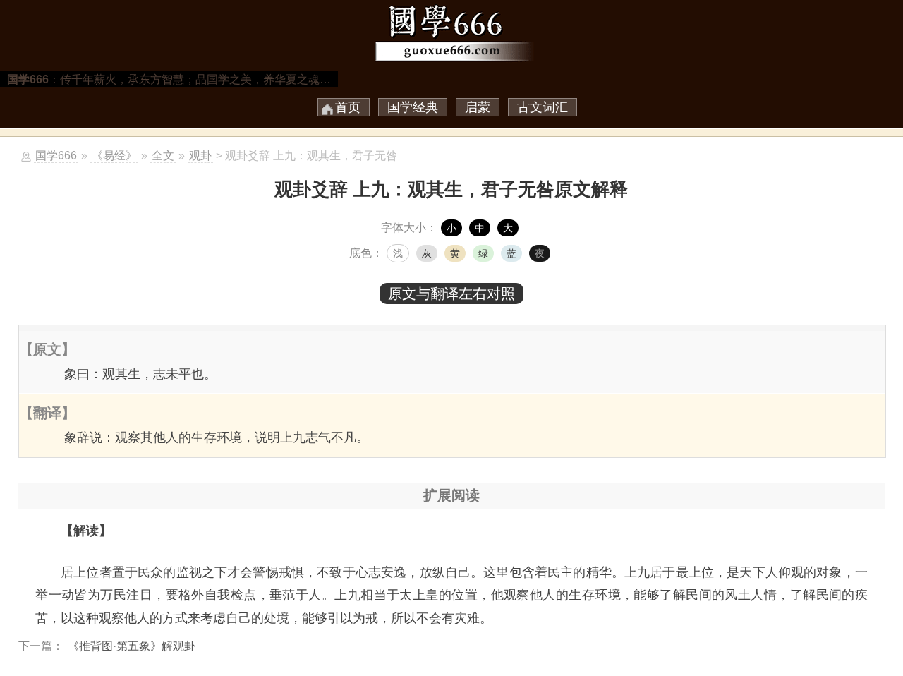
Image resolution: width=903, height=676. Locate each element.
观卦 (200, 156)
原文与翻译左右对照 (451, 293)
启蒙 (477, 107)
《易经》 (114, 156)
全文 (163, 156)
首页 (347, 107)
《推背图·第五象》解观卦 (131, 646)
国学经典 (412, 107)
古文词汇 (542, 107)
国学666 (56, 156)
